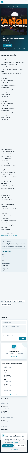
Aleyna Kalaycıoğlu (11, 6)
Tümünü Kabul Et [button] (8, 445)
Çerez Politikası (15, 442)
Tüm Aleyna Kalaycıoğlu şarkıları (14, 394)
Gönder (22, 338)
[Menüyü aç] (25, 2)
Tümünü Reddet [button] (20, 445)
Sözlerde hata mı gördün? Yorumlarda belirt (9, 235)
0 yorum (17, 48)
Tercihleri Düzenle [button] (14, 449)
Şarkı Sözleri (3, 6)
